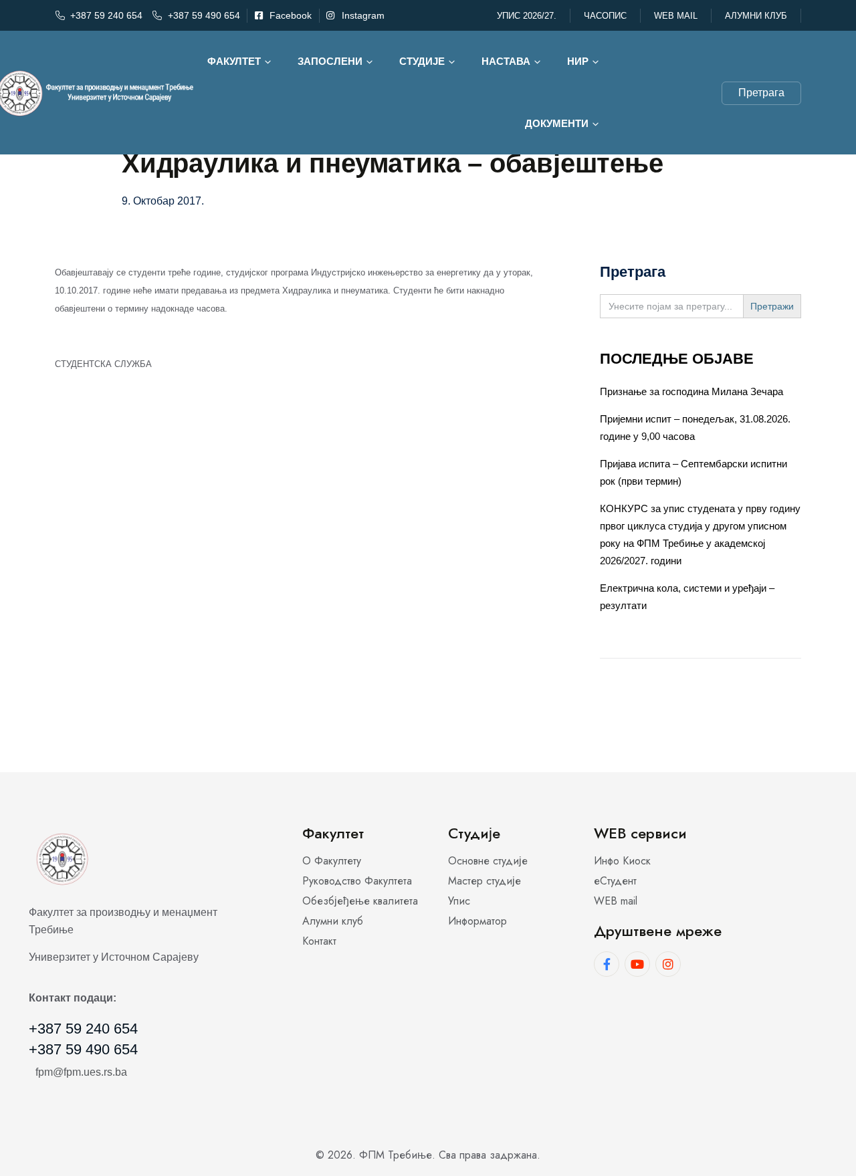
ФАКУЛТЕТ (234, 61)
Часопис (605, 16)
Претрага (761, 92)
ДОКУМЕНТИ (556, 123)
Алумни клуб (756, 16)
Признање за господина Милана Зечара (691, 391)
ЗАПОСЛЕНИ (330, 61)
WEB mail (676, 16)
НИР (577, 61)
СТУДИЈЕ (422, 61)
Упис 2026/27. (526, 16)
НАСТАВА (505, 61)
